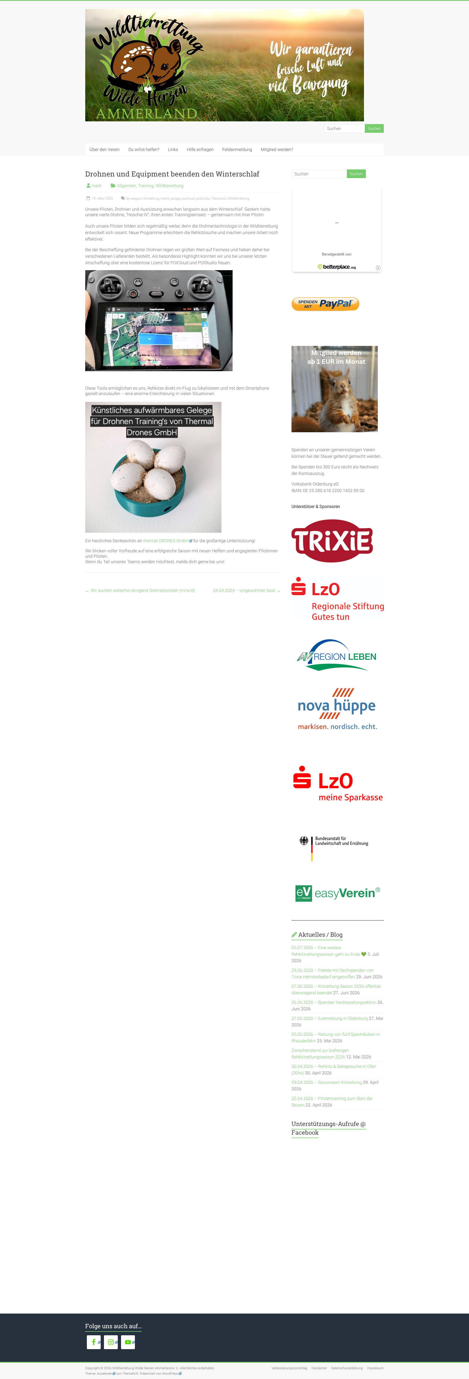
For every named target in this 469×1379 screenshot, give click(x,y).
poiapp (175, 198)
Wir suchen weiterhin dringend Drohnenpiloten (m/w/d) (140, 590)
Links (173, 149)
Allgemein (126, 185)
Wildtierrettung (169, 185)
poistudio (203, 198)
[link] (167, 540)
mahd (165, 198)
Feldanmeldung (237, 149)
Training (146, 185)
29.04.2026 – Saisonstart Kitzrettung (326, 1082)
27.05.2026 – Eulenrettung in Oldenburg (329, 1018)
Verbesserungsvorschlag (289, 1368)
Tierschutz (218, 198)
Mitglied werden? (277, 149)
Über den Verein (105, 149)
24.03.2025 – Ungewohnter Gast (247, 590)
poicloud (188, 198)
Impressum (375, 1368)
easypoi (136, 198)
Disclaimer (319, 1368)
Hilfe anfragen (200, 149)
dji (128, 198)
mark (97, 185)
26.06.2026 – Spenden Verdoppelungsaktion (333, 1002)
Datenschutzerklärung (347, 1368)
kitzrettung (151, 198)
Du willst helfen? (143, 149)
